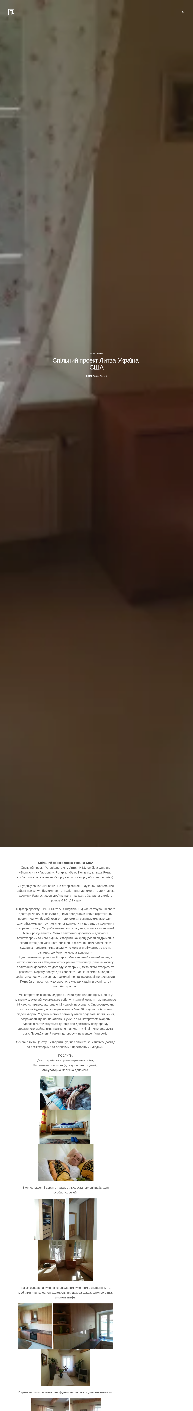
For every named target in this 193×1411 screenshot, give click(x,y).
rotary (90, 376)
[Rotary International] (11, 12)
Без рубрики (96, 353)
